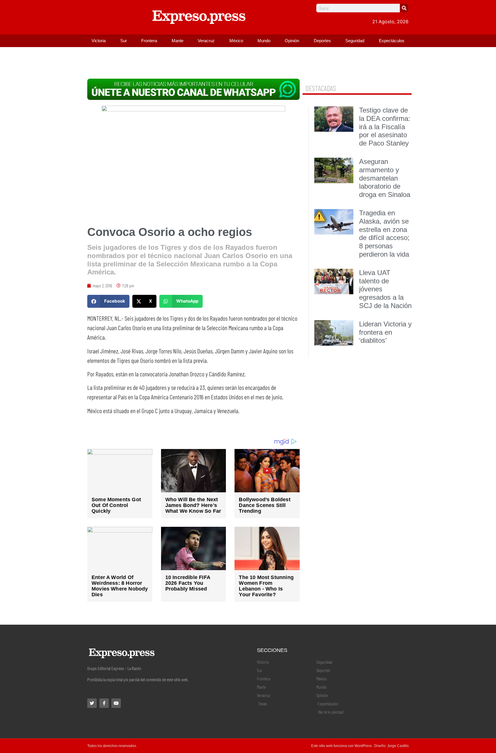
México (236, 40)
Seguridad (354, 40)
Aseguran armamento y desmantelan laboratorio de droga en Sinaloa (384, 178)
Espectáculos (391, 40)
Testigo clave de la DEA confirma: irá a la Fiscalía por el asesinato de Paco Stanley (384, 126)
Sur (123, 40)
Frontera (149, 40)
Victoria (99, 40)
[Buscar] (404, 8)
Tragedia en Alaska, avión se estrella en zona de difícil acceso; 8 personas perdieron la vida (384, 233)
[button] (108, 301)
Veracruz (206, 40)
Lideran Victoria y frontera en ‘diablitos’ (385, 332)
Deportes (322, 40)
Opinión (292, 40)
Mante (177, 40)
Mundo (263, 40)
